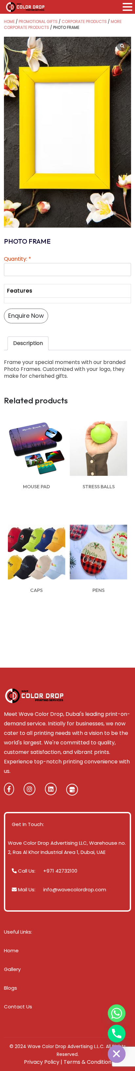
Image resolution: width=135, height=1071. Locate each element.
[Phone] (116, 1033)
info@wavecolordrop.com (74, 889)
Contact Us (18, 1006)
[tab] (28, 343)
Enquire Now (26, 316)
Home (9, 21)
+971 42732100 (60, 870)
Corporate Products (84, 21)
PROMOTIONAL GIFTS (38, 21)
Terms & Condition (87, 1062)
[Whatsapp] (116, 1013)
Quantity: (17, 259)
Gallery (12, 969)
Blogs (10, 987)
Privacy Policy (41, 1062)
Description (28, 343)
